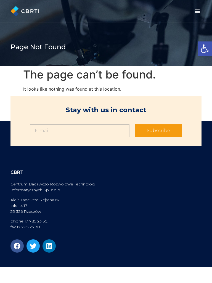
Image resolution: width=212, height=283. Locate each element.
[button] (205, 48)
